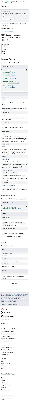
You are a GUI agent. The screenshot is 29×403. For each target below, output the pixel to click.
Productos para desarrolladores (8, 333)
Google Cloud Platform (6, 385)
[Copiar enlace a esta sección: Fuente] (7, 243)
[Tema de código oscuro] (26, 70)
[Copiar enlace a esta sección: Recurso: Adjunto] (16, 59)
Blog (2, 361)
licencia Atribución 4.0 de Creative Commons (17, 295)
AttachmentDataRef (13, 83)
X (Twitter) (3, 366)
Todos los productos (6, 389)
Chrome (3, 380)
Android (3, 378)
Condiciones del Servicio (6, 341)
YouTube (3, 368)
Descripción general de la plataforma (9, 331)
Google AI (3, 387)
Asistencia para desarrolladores (8, 338)
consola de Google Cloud (7, 352)
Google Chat (5, 6)
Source (14, 78)
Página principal (4, 23)
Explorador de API (5, 354)
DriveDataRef (12, 87)
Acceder (25, 1)
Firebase (3, 382)
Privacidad (10, 396)
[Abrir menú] (2, 2)
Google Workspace (14, 23)
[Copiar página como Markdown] (7, 40)
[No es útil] (14, 28)
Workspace (16, 2)
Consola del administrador (7, 347)
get (3, 274)
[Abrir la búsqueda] (21, 2)
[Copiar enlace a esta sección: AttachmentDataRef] (16, 196)
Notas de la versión (5, 336)
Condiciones (4, 396)
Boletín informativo (5, 363)
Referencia (5, 25)
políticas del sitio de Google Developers (9, 300)
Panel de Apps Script (6, 350)
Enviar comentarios (8, 31)
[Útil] (12, 28)
